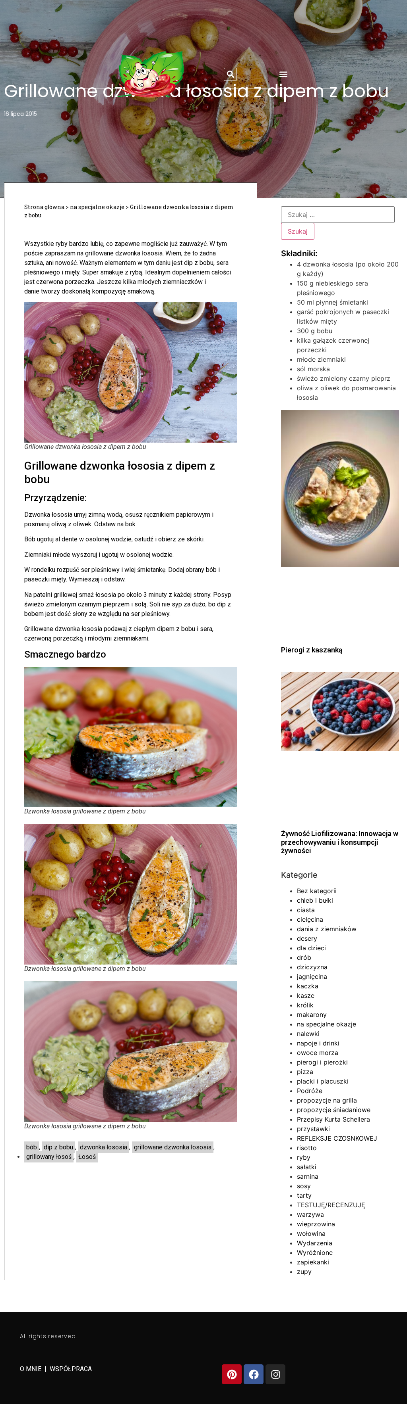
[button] (230, 74)
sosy (304, 1186)
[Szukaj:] (338, 214)
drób (304, 957)
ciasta (306, 910)
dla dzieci (311, 948)
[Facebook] (254, 1374)
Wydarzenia (314, 1243)
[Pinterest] (232, 1374)
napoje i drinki (318, 1043)
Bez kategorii (317, 891)
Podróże (309, 1091)
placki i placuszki (323, 1081)
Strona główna (44, 207)
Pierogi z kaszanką (312, 650)
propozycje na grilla (327, 1100)
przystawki (313, 1129)
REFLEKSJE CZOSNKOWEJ (337, 1138)
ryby (303, 1157)
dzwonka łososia (103, 1147)
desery (307, 938)
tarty (304, 1195)
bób (31, 1147)
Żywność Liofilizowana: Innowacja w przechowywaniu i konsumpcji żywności (339, 842)
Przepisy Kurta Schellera (333, 1119)
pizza (305, 1072)
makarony (312, 1014)
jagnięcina (312, 976)
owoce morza (317, 1053)
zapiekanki (313, 1262)
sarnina (307, 1176)
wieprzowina (316, 1224)
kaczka (307, 986)
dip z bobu (58, 1147)
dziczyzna (312, 967)
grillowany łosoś (49, 1156)
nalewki (308, 1034)
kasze (305, 995)
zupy (304, 1271)
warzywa (310, 1214)
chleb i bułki (315, 900)
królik (305, 1005)
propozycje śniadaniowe (333, 1110)
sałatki (306, 1167)
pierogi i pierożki (322, 1062)
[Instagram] (275, 1374)
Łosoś (87, 1156)
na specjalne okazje (97, 207)
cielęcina (310, 919)
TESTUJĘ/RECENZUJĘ (331, 1205)
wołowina (311, 1233)
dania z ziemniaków (327, 929)
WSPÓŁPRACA (71, 1369)
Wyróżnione (315, 1252)
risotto (307, 1148)
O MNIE (31, 1369)
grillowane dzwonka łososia (172, 1147)
